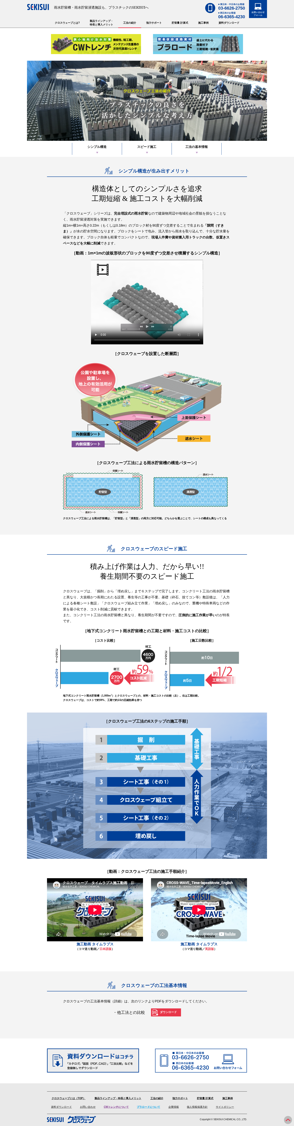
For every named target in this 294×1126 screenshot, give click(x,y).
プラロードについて (148, 1106)
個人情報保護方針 (197, 1106)
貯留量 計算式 (180, 22)
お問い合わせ (88, 1106)
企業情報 (173, 1106)
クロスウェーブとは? (67, 22)
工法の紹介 (129, 22)
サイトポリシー (225, 1106)
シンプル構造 (97, 146)
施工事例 (203, 22)
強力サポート (154, 22)
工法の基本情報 (196, 146)
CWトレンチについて (116, 1106)
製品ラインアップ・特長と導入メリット (101, 22)
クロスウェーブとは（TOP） (69, 1098)
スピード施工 (146, 146)
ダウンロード (168, 1012)
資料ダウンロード (229, 22)
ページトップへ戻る (288, 1120)
